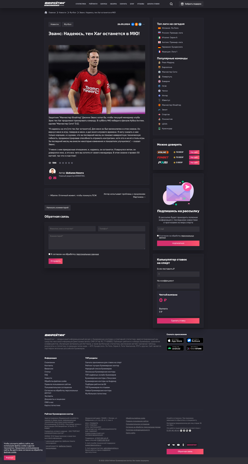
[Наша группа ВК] (173, 445)
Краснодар (167, 128)
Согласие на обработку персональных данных (61, 391)
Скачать (123, 4)
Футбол (67, 24)
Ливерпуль (167, 77)
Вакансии (49, 369)
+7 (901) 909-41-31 (101, 438)
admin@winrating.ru (111, 448)
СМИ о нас (49, 402)
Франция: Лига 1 (168, 52)
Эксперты (49, 396)
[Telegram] (140, 24)
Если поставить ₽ (166, 269)
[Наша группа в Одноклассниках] (183, 445)
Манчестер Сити (169, 72)
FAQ (46, 375)
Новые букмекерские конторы (98, 390)
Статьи (48, 372)
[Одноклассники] (136, 24)
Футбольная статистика (95, 394)
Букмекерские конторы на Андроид (100, 381)
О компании (50, 362)
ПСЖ (164, 86)
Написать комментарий (57, 207)
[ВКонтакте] (132, 24)
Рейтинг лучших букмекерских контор (102, 366)
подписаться (178, 243)
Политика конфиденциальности (138, 430)
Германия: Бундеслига (171, 47)
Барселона (167, 67)
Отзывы (140, 4)
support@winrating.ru (93, 445)
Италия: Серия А (168, 37)
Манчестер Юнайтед (171, 105)
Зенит (165, 110)
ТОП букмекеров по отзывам (97, 387)
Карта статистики (52, 405)
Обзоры (113, 4)
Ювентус (166, 100)
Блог (132, 4)
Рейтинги (93, 4)
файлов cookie (10, 452)
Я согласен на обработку (75, 254)
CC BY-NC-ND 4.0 (173, 430)
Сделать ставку (178, 321)
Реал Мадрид (168, 62)
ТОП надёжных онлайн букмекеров (100, 375)
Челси (165, 91)
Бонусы (103, 4)
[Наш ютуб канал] (178, 445)
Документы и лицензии (55, 399)
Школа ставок (153, 4)
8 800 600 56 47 (103, 440)
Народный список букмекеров (98, 369)
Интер (165, 95)
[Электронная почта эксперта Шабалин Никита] (54, 177)
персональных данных (87, 254)
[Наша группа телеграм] (169, 445)
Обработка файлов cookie (56, 381)
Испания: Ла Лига (170, 28)
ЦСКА (164, 124)
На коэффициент (165, 281)
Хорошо (9, 457)
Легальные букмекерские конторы (100, 372)
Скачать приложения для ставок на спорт (103, 362)
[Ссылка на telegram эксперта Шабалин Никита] (50, 177)
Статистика (81, 4)
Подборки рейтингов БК (95, 384)
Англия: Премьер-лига (171, 42)
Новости (55, 24)
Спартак (166, 114)
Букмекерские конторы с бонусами (100, 378)
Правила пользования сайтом (58, 384)
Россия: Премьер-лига (171, 33)
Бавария (166, 81)
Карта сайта (130, 433)
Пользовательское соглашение (58, 387)
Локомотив (167, 119)
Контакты (49, 366)
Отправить (55, 261)
